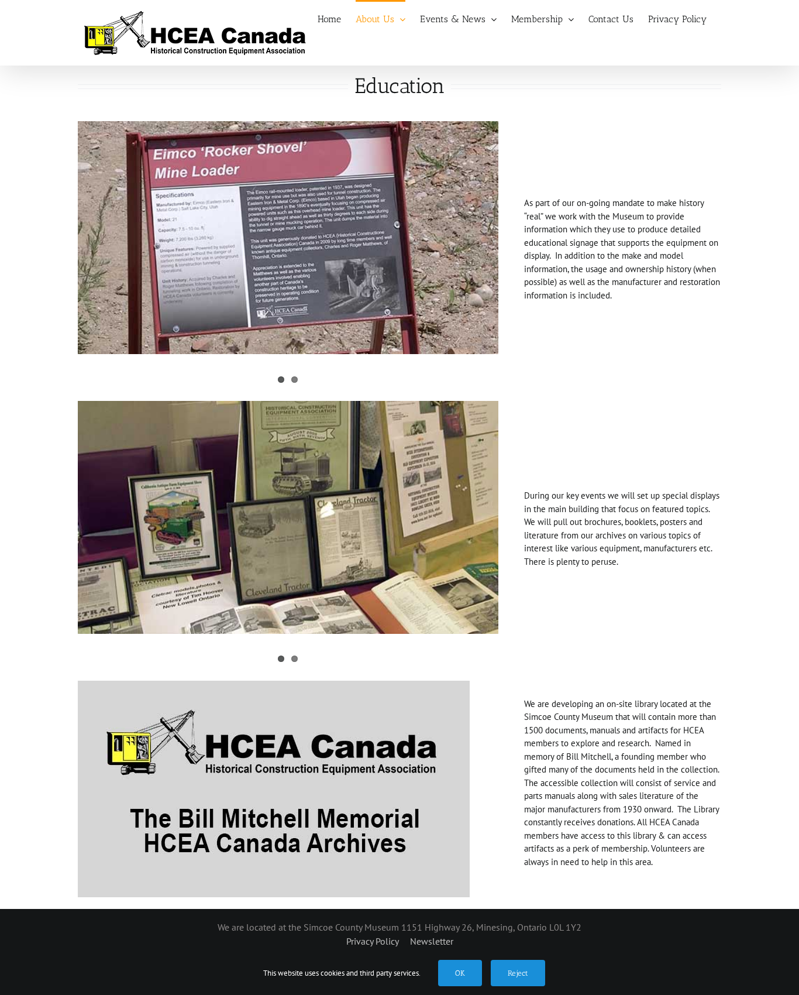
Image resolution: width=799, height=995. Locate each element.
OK (460, 973)
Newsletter (431, 941)
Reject (518, 973)
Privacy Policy (373, 941)
